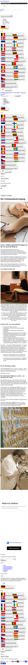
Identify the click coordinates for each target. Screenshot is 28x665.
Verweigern (9, 195)
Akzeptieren (3, 195)
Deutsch (2, 173)
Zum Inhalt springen (5, 1)
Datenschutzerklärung (8, 567)
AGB (4, 565)
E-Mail (14, 559)
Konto (3, 106)
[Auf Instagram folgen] (4, 583)
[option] (6, 34)
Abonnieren (3, 560)
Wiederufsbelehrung (7, 568)
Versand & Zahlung (7, 566)
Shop (5, 20)
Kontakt (5, 571)
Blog (4, 24)
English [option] (6, 178)
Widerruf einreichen (14, 548)
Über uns (6, 21)
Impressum (5, 570)
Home (4, 19)
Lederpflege (7, 22)
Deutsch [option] (2, 178)
